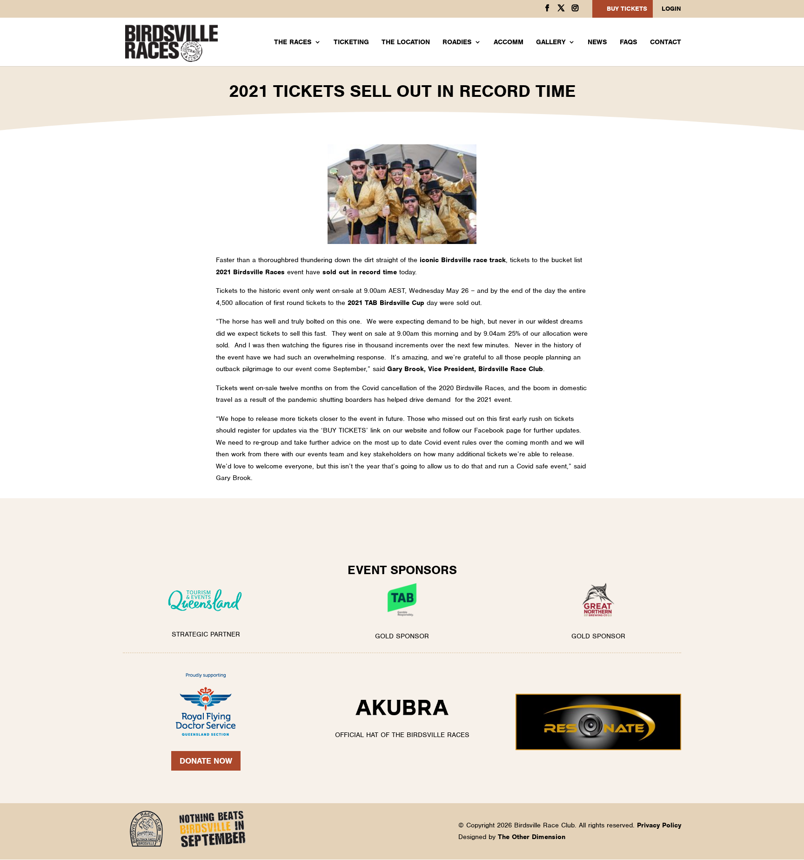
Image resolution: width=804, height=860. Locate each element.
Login (671, 9)
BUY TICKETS (627, 9)
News (597, 42)
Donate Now (206, 761)
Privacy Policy (659, 825)
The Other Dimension (531, 837)
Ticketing (351, 42)
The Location (406, 42)
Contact (665, 42)
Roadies (457, 42)
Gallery (551, 42)
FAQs (628, 42)
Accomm (508, 42)
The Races (293, 42)
